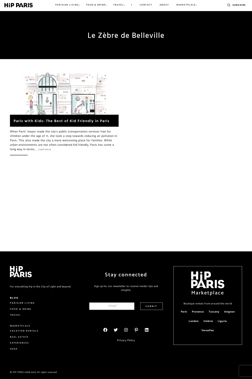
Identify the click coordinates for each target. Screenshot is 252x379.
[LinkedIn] (146, 329)
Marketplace (207, 293)
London (194, 321)
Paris (184, 312)
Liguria (222, 321)
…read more (44, 149)
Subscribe (239, 5)
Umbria (208, 321)
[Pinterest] (136, 329)
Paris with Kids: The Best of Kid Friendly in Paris (62, 120)
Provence (198, 312)
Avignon (229, 312)
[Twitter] (115, 329)
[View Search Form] (229, 5)
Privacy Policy (126, 340)
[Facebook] (105, 329)
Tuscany (214, 312)
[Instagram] (126, 329)
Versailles (207, 330)
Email (113, 305)
